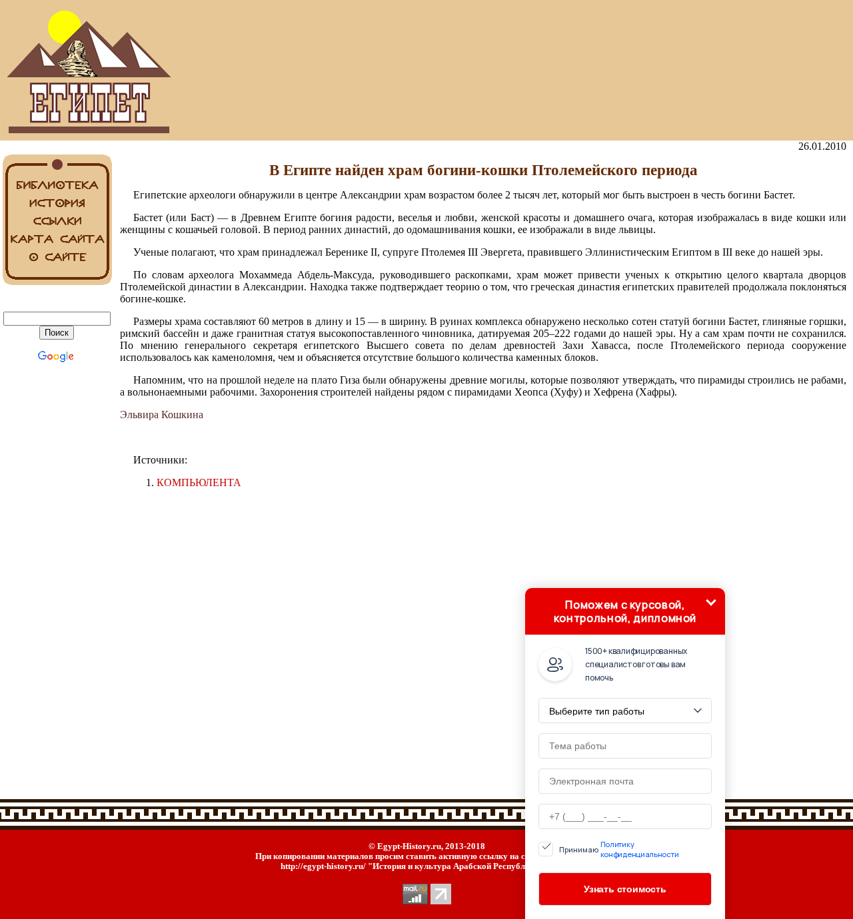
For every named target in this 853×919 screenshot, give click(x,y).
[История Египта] (56, 208)
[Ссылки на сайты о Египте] (56, 226)
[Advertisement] (483, 71)
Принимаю (619, 849)
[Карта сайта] (56, 244)
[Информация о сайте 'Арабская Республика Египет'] (56, 262)
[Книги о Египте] (56, 190)
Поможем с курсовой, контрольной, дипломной (625, 611)
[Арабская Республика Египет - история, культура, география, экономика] (56, 137)
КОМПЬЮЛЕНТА (199, 482)
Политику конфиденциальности (639, 849)
